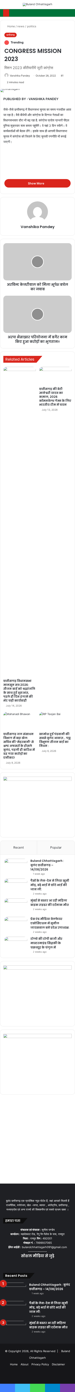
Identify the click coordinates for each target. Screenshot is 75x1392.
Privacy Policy (40, 1364)
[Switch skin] (62, 6)
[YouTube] (37, 1264)
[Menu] (5, 6)
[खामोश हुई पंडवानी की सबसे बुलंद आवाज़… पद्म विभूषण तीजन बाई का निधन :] (55, 721)
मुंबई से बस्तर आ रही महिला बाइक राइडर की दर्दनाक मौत (49, 902)
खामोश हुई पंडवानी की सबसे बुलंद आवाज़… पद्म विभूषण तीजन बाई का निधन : (55, 740)
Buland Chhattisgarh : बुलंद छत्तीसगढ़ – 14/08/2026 (47, 865)
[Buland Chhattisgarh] (37, 4)
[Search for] (70, 6)
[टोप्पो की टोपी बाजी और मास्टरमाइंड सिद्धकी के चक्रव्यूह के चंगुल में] (15, 944)
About (25, 1364)
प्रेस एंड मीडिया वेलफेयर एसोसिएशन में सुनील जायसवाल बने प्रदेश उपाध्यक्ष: (49, 923)
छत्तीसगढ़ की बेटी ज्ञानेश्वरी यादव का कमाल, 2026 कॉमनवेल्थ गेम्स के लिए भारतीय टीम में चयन (55, 397)
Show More (36, 183)
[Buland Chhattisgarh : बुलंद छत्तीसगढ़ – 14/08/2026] (15, 866)
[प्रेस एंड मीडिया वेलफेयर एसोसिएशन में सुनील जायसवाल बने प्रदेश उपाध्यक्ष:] (15, 924)
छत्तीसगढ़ (10, 34)
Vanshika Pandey (20, 75)
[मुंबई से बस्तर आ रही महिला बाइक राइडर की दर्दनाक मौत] (15, 906)
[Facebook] (27, 1264)
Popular (56, 847)
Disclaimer (58, 1364)
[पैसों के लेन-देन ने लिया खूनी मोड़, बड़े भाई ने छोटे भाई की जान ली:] (15, 886)
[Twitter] (32, 1264)
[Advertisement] (37, 178)
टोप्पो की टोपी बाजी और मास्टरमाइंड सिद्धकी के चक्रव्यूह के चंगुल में (46, 943)
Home (10, 26)
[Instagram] (42, 1264)
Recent (18, 847)
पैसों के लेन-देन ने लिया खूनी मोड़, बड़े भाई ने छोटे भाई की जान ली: (49, 885)
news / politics (26, 26)
